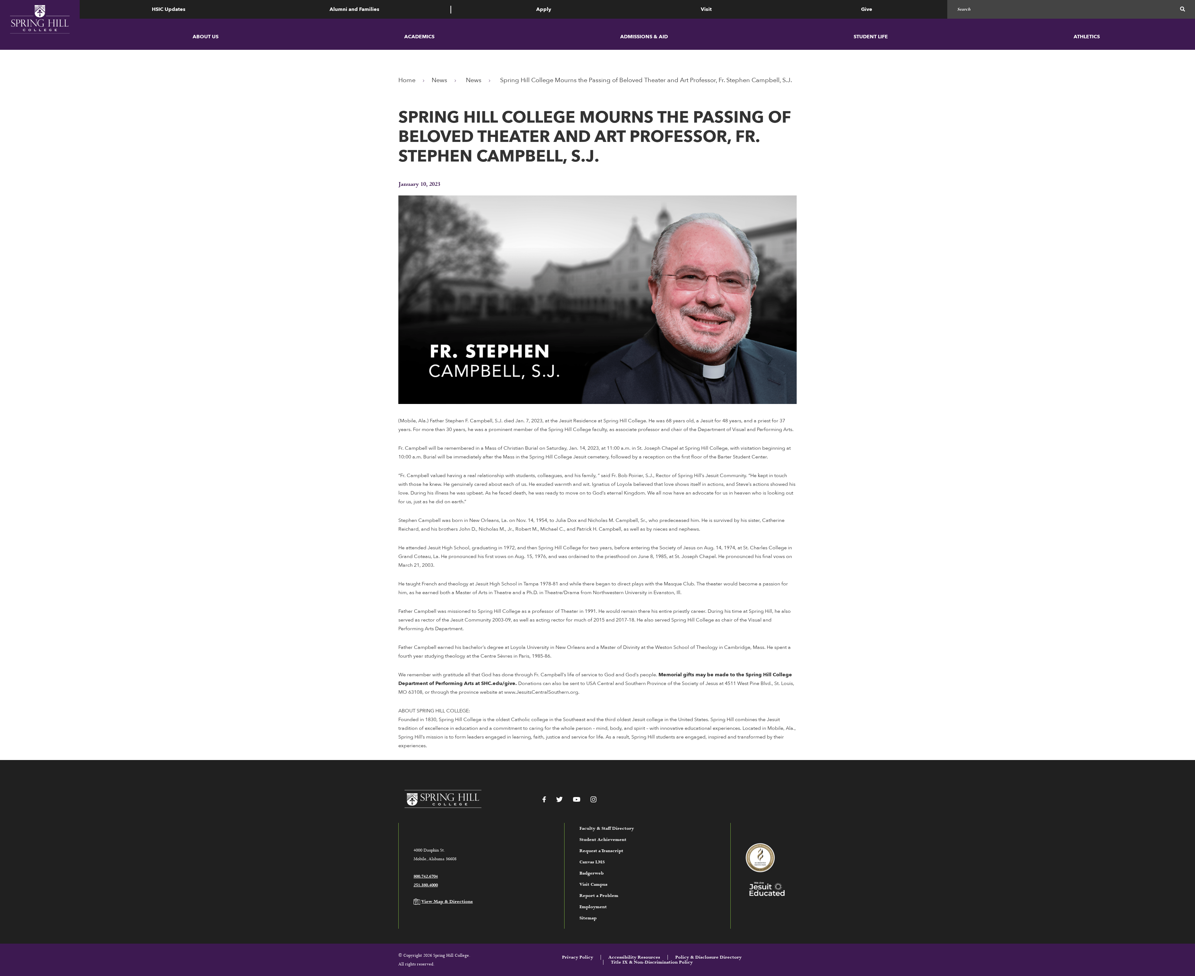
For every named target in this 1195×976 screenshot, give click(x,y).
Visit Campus (593, 884)
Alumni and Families (354, 9)
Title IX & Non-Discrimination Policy (652, 962)
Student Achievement (602, 839)
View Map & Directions (447, 901)
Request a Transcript (601, 851)
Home (406, 80)
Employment (593, 907)
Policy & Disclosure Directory (708, 957)
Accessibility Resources (634, 957)
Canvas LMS (592, 862)
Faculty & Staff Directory (606, 828)
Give (866, 9)
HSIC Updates (168, 9)
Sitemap (588, 918)
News (439, 80)
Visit (706, 9)
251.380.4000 (426, 885)
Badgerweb (591, 873)
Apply (543, 9)
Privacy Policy (577, 957)
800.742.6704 (426, 876)
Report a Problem (598, 896)
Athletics (1087, 36)
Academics (419, 36)
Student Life (871, 36)
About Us (205, 36)
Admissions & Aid (644, 36)
